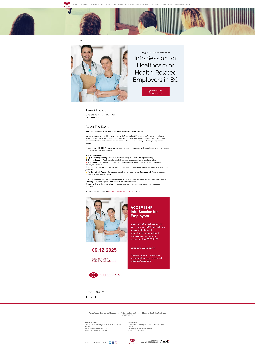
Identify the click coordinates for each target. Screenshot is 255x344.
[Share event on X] (91, 297)
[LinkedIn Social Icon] (110, 343)
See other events (155, 93)
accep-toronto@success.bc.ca (142, 329)
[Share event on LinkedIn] (96, 297)
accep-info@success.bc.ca (98, 329)
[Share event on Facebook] (86, 297)
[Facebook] (113, 343)
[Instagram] (116, 343)
